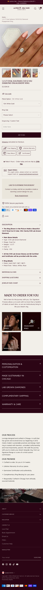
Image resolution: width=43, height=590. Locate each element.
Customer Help (7, 544)
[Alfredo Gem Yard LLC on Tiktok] (14, 564)
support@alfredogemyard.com (28, 174)
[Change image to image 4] (37, 73)
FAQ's (4, 540)
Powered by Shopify (7, 579)
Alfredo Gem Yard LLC (18, 576)
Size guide (8, 94)
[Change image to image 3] (26, 73)
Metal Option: (12, 99)
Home (4, 17)
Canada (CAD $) (9, 572)
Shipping (5, 142)
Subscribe (37, 557)
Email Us (5, 536)
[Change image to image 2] (16, 73)
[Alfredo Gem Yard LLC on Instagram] (7, 564)
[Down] (39, 73)
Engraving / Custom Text (10, 121)
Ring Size (5, 110)
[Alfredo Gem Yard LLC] (21, 8)
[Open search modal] (35, 8)
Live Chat (5, 529)
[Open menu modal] (3, 8)
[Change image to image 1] (6, 73)
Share (6, 216)
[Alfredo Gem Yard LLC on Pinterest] (10, 564)
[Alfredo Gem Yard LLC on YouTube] (17, 564)
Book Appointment (21, 196)
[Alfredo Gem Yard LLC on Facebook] (3, 564)
